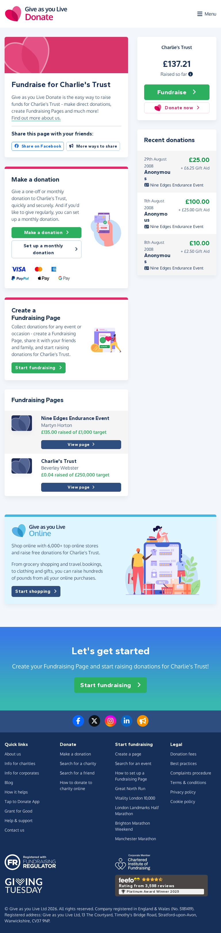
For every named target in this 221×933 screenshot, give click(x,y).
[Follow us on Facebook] (78, 724)
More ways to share (96, 146)
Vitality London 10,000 (135, 798)
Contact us (14, 830)
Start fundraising (35, 367)
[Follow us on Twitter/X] (94, 724)
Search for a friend (77, 772)
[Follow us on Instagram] (110, 724)
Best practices (183, 763)
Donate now (179, 107)
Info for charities (20, 763)
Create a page (128, 753)
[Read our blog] (142, 724)
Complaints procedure (190, 772)
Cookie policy (182, 801)
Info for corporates (22, 772)
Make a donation (43, 232)
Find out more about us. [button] (36, 118)
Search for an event (133, 763)
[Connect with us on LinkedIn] (126, 724)
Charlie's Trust (59, 461)
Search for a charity (78, 763)
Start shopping (32, 591)
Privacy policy (183, 791)
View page (79, 444)
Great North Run (130, 788)
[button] (190, 74)
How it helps (16, 791)
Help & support (19, 820)
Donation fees (183, 753)
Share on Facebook (42, 146)
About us (13, 753)
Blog (9, 782)
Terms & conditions (188, 782)
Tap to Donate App (22, 801)
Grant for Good (18, 810)
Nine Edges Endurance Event (75, 418)
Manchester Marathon (135, 838)
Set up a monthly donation (43, 249)
